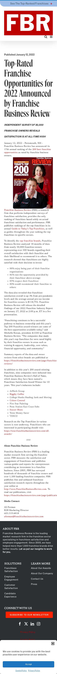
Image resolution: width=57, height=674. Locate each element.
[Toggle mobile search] (45, 36)
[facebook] (20, 624)
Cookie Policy (21, 670)
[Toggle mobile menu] (51, 36)
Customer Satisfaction (11, 586)
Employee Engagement (11, 578)
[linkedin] (32, 624)
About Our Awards (41, 568)
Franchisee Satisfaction (11, 570)
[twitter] (26, 624)
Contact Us (37, 578)
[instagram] (38, 624)
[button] (52, 643)
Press (34, 584)
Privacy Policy (34, 670)
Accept (28, 664)
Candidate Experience (10, 595)
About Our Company (42, 573)
